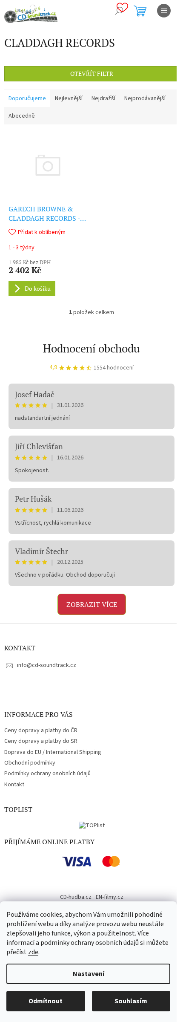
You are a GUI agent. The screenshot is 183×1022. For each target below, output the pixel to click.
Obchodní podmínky (29, 763)
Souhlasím (130, 1001)
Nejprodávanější (145, 98)
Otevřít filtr (91, 73)
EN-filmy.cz (109, 897)
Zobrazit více (91, 604)
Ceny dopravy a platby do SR (40, 741)
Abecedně (22, 116)
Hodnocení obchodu (91, 348)
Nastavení (88, 974)
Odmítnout (46, 1001)
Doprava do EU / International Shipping (52, 752)
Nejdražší (103, 98)
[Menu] (163, 10)
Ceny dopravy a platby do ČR (40, 730)
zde (33, 952)
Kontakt (14, 784)
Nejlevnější (69, 98)
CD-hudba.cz (76, 897)
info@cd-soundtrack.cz (46, 665)
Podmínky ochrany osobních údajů (47, 773)
